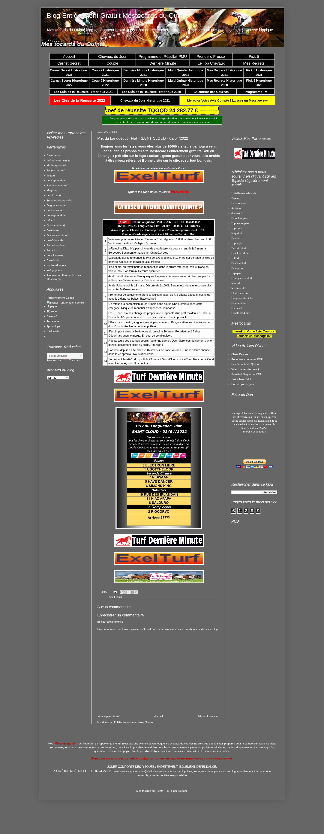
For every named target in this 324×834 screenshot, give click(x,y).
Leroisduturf (54, 195)
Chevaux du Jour (112, 56)
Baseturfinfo (238, 302)
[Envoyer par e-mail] (122, 592)
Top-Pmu (236, 228)
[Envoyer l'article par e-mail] (115, 592)
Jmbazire (236, 213)
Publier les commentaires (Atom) (133, 722)
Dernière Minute (162, 63)
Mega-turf (52, 190)
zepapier (236, 273)
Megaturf (236, 233)
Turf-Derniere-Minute (243, 193)
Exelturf (235, 198)
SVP (227, 100)
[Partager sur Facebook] (132, 592)
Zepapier (52, 250)
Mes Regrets (254, 63)
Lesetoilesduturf (240, 253)
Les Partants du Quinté (245, 364)
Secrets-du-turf (55, 170)
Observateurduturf (57, 235)
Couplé (112, 63)
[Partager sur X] (129, 592)
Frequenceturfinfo (242, 298)
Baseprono (237, 268)
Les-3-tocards (55, 240)
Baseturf (52, 316)
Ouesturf (236, 308)
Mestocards (238, 287)
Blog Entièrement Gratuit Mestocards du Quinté (117, 15)
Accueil (69, 56)
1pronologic (54, 326)
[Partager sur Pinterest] (136, 592)
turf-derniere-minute (58, 160)
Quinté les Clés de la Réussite (149, 192)
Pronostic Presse (211, 56)
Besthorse (53, 230)
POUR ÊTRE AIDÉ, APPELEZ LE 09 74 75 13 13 (92, 771)
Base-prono (54, 155)
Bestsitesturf (238, 262)
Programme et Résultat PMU (163, 56)
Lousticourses (55, 255)
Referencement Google (60, 297)
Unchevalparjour (56, 265)
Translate (74, 360)
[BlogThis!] (125, 592)
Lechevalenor (55, 210)
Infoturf (51, 220)
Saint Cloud (115, 597)
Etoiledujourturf (240, 293)
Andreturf (236, 208)
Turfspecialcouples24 (59, 200)
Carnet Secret (69, 63)
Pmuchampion (239, 218)
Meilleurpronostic (57, 165)
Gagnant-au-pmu (57, 205)
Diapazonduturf (56, 225)
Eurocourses (238, 203)
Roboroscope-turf (57, 185)
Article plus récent (108, 716)
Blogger (182, 790)
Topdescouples (240, 223)
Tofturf (235, 258)
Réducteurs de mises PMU (247, 359)
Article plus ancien (208, 716)
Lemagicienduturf (57, 180)
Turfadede (53, 321)
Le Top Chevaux (211, 63)
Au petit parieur (56, 245)
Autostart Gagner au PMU (246, 374)
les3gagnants (55, 270)
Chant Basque (239, 354)
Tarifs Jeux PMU (241, 379)
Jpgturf (51, 175)
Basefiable (53, 260)
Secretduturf (238, 248)
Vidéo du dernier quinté (245, 369)
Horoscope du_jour (242, 384)
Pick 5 (254, 56)
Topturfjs (236, 243)
